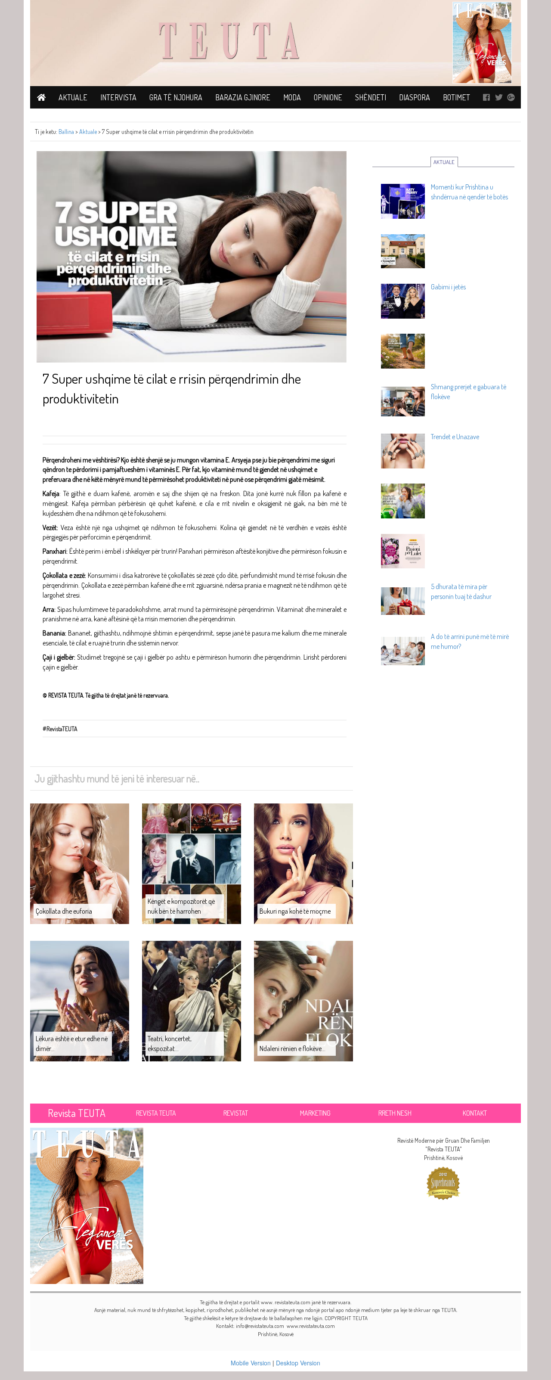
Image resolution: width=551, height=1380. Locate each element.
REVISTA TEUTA (156, 1113)
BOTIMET (456, 97)
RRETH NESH (395, 1113)
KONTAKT (475, 1113)
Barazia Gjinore (242, 97)
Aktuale (73, 97)
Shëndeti (370, 97)
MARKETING (315, 1113)
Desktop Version (298, 1362)
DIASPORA (414, 97)
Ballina (66, 131)
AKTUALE (444, 161)
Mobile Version (251, 1362)
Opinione (328, 97)
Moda (292, 97)
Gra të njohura (175, 97)
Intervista (118, 97)
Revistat (235, 1113)
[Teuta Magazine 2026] (86, 1204)
